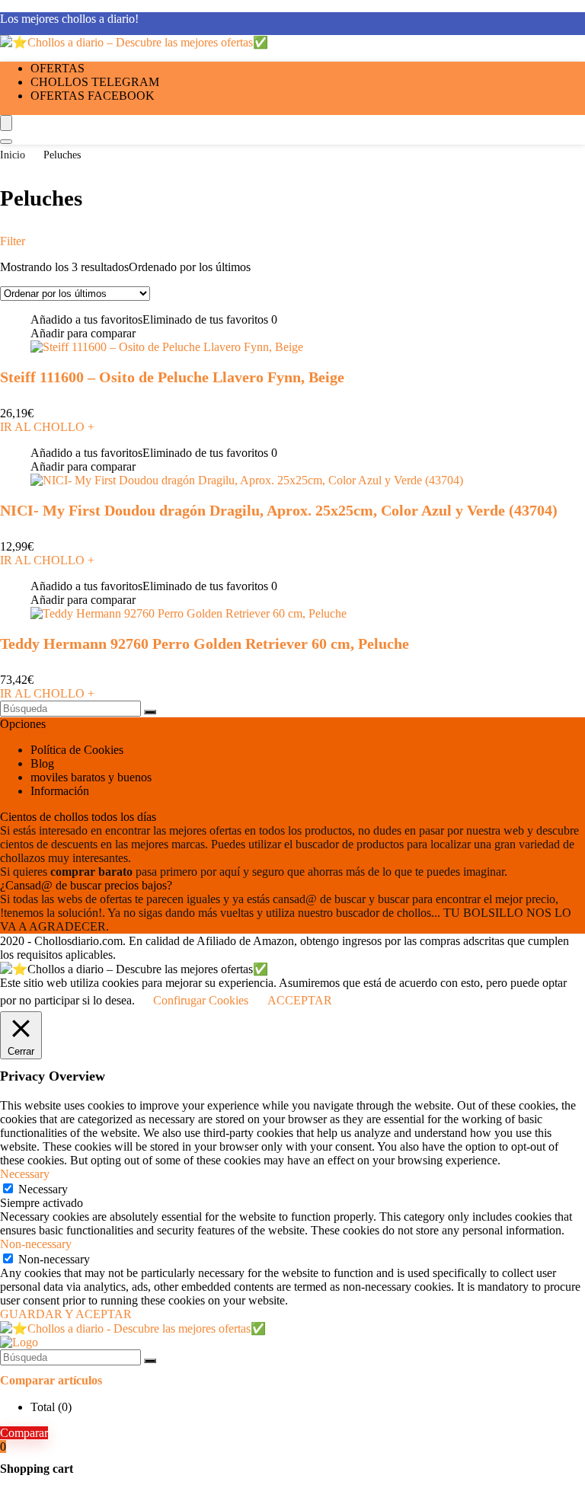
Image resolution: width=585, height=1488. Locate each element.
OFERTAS (57, 68)
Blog (42, 763)
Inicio (12, 155)
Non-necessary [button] (36, 1243)
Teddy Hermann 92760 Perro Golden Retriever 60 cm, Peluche (204, 643)
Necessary (43, 1189)
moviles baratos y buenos (91, 777)
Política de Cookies (76, 749)
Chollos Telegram (94, 81)
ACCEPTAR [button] (299, 1000)
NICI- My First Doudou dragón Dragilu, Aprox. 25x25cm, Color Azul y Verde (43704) (279, 510)
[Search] (6, 141)
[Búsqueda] (150, 712)
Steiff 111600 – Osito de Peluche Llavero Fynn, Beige (172, 377)
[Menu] (6, 123)
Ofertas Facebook (92, 95)
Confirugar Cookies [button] (200, 1000)
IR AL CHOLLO (47, 426)
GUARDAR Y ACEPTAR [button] (66, 1314)
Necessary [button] (25, 1173)
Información (59, 790)
